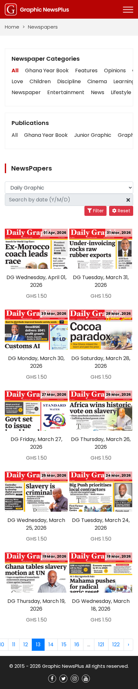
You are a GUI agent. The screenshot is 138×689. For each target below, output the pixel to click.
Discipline (69, 81)
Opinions (115, 70)
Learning (124, 81)
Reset (123, 211)
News (97, 92)
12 (25, 644)
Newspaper (26, 92)
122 (116, 644)
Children (40, 81)
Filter (98, 211)
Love (17, 81)
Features (86, 70)
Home (12, 26)
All (15, 70)
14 (51, 644)
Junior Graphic (92, 135)
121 (101, 644)
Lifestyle (121, 92)
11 (13, 644)
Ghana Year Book (47, 70)
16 (76, 644)
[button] (15, 135)
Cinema (97, 81)
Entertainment (65, 92)
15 (64, 644)
